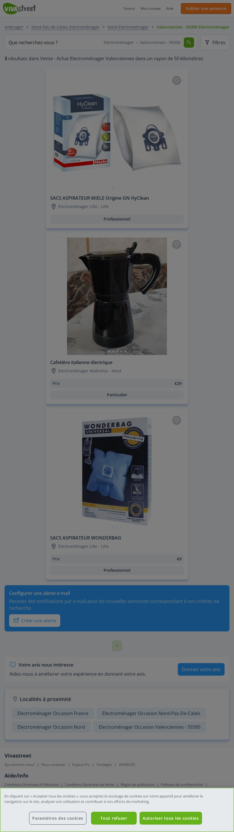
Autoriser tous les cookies (171, 818)
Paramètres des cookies (57, 818)
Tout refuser (113, 818)
